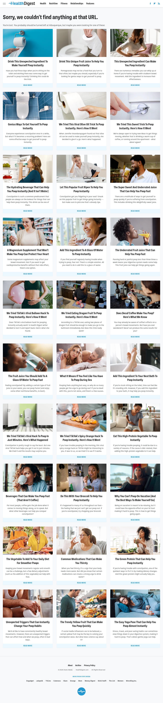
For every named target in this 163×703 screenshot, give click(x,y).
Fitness (64, 3)
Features (90, 3)
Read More (27, 85)
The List (112, 681)
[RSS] (159, 4)
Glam (65, 681)
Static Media (68, 670)
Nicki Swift (102, 681)
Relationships (77, 3)
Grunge (73, 681)
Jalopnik (39, 681)
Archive (78, 665)
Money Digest (90, 681)
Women (120, 681)
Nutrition (53, 3)
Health (43, 3)
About (70, 665)
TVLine (48, 681)
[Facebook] (150, 4)
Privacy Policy (89, 665)
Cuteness (57, 681)
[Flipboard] (154, 4)
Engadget (30, 681)
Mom (80, 681)
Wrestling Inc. (131, 681)
